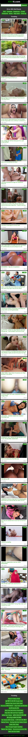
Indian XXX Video (14, 724)
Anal (4, 11)
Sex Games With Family (8, 720)
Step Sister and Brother (21, 706)
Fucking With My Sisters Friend (18, 722)
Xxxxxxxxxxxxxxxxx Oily (20, 729)
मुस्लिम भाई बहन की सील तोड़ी (19, 715)
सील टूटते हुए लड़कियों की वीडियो (14, 717)
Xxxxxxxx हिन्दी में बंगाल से (7, 706)
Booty (10, 13)
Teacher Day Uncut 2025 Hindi (14, 703)
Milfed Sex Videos (7, 715)
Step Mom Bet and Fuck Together (14, 713)
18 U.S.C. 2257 (20, 735)
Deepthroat (16, 11)
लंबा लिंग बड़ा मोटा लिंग (14, 708)
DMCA (13, 735)
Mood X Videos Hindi (14, 698)
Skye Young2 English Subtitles (14, 727)
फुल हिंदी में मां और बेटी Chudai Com (14, 701)
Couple (23, 11)
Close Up (23, 13)
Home (5, 735)
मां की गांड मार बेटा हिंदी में (21, 720)
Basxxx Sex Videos (6, 729)
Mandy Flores (5, 722)
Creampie (9, 11)
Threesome (5, 13)
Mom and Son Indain (14, 731)
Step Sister (17, 13)
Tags (9, 735)
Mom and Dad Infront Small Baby (14, 710)
